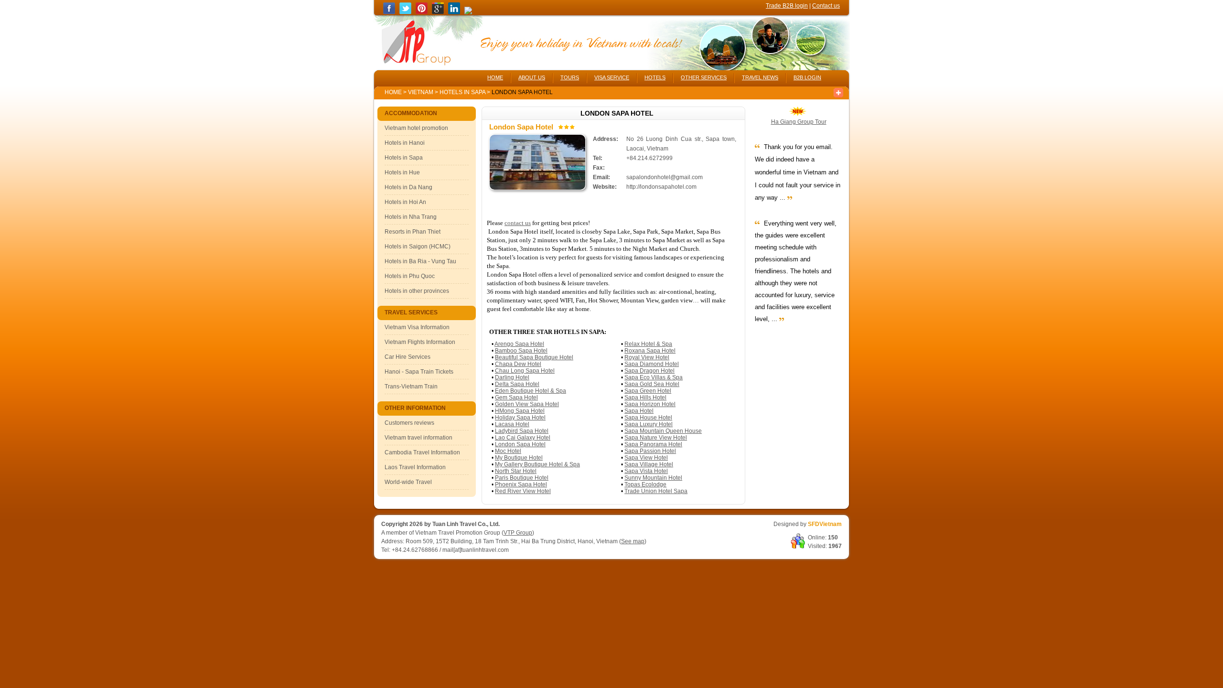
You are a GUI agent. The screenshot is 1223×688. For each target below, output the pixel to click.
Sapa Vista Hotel (646, 471)
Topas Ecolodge (645, 484)
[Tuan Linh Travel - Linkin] (454, 12)
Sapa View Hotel (646, 457)
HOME (495, 77)
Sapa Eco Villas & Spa (653, 377)
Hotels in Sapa (463, 92)
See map (632, 541)
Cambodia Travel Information (422, 452)
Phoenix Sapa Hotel (521, 484)
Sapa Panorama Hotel (653, 444)
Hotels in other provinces (417, 291)
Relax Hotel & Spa (648, 344)
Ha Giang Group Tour (798, 121)
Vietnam (420, 92)
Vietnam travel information (418, 437)
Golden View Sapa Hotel (527, 404)
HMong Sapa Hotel (520, 411)
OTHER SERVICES (704, 77)
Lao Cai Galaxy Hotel (522, 437)
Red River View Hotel (523, 491)
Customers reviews (409, 422)
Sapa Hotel (639, 411)
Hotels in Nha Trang (411, 217)
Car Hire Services (407, 357)
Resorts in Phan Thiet (412, 231)
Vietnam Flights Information (420, 342)
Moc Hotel (508, 451)
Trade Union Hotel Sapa (655, 491)
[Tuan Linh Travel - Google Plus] (438, 12)
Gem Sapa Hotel (516, 397)
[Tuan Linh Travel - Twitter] (405, 12)
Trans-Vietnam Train (411, 386)
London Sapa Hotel (520, 444)
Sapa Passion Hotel (650, 451)
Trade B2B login (787, 5)
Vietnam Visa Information (417, 327)
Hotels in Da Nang (408, 187)
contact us (517, 222)
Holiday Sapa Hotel (520, 417)
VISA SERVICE (611, 77)
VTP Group (518, 532)
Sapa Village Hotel (648, 464)
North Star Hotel (515, 471)
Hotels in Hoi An (405, 202)
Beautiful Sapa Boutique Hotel (534, 357)
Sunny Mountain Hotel (653, 477)
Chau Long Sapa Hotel (525, 370)
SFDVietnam (825, 524)
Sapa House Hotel (648, 417)
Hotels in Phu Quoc (410, 276)
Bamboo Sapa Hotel (521, 350)
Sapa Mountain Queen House (663, 431)
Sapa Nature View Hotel (655, 437)
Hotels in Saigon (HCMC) (418, 246)
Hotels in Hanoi (405, 143)
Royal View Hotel (646, 357)
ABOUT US (531, 77)
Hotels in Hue (402, 172)
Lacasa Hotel (512, 424)
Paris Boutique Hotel (521, 477)
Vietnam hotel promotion (416, 128)
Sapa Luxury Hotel (648, 424)
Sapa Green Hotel (647, 390)
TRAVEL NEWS (760, 77)
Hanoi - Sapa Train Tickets (419, 371)
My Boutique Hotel (519, 457)
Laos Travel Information (415, 467)
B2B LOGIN (807, 77)
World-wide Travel (408, 482)
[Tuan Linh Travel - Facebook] (389, 12)
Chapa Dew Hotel (518, 364)
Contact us (826, 5)
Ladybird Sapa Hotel (521, 431)
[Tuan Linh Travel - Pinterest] (422, 12)
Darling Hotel (512, 377)
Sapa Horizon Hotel (650, 404)
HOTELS (654, 77)
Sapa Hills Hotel (645, 397)
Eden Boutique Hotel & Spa (530, 390)
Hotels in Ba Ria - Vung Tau (420, 261)
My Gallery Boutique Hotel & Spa (537, 464)
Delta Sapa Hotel (517, 384)
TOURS (569, 77)
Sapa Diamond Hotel (651, 364)
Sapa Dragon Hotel (649, 370)
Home (393, 92)
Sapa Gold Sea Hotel (651, 384)
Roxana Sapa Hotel (650, 350)
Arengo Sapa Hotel (519, 344)
